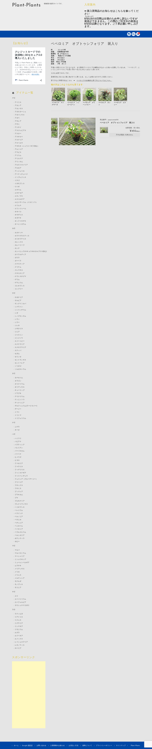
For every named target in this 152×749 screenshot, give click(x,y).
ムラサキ (18, 566)
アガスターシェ (20, 112)
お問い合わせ (41, 745)
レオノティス (19, 645)
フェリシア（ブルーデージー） (26, 479)
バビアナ (18, 441)
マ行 (13, 546)
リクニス (18, 620)
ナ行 (13, 422)
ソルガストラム (20, 369)
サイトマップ (121, 745)
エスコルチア (19, 199)
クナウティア (19, 264)
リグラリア (19, 623)
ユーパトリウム (20, 599)
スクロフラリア (20, 347)
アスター (18, 133)
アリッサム (19, 162)
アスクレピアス (20, 130)
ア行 (13, 98)
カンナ (17, 248)
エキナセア (19, 193)
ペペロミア (19, 529)
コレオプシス (19, 286)
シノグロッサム (20, 316)
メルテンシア (19, 578)
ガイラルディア (20, 254)
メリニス (18, 575)
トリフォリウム (20, 418)
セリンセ (18, 357)
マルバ (17, 550)
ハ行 (13, 434)
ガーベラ (18, 261)
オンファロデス (20, 221)
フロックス (19, 485)
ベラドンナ (19, 513)
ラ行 (13, 610)
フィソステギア (20, 473)
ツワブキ (18, 393)
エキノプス (19, 196)
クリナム (18, 267)
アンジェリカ (19, 171)
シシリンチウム (20, 310)
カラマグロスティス (22, 236)
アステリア (19, 140)
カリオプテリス (20, 239)
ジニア (17, 332)
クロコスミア (19, 273)
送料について (87, 745)
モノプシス (19, 584)
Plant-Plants (26, 5)
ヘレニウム (19, 510)
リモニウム (19, 629)
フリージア (19, 482)
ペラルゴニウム (20, 532)
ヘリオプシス (19, 507)
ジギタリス (19, 329)
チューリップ (19, 390)
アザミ (17, 124)
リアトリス (19, 617)
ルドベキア (19, 636)
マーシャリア (19, 556)
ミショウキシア (20, 559)
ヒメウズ (18, 457)
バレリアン (19, 448)
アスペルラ (19, 143)
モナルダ (18, 581)
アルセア (18, 168)
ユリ (16, 596)
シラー (17, 322)
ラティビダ (19, 614)
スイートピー (19, 341)
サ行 (13, 293)
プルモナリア (19, 501)
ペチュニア (19, 523)
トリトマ (18, 415)
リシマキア (19, 626)
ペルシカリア (19, 535)
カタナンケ (19, 233)
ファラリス (19, 466)
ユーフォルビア (20, 602)
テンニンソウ (19, 400)
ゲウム (17, 279)
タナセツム (19, 378)
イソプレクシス (20, 177)
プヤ (16, 498)
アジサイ (18, 127)
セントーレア (19, 363)
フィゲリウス (19, 470)
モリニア (18, 587)
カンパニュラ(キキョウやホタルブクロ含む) (31, 251)
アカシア (18, 105)
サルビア (18, 300)
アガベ (17, 118)
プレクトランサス (21, 504)
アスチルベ (19, 137)
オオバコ (18, 212)
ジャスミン (19, 335)
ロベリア (18, 648)
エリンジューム (20, 208)
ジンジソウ (19, 338)
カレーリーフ (19, 245)
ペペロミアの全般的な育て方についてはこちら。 (94, 80)
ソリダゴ (18, 366)
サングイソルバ (20, 304)
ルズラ (17, 633)
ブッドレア (19, 491)
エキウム (18, 190)
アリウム (18, 155)
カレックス (19, 242)
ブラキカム (19, 495)
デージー (18, 409)
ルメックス (19, 639)
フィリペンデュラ (21, 476)
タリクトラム (19, 384)
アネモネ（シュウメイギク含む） (27, 146)
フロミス (18, 488)
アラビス (18, 152)
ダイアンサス (19, 387)
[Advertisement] (28, 694)
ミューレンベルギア (22, 562)
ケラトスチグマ (20, 276)
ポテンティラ (19, 538)
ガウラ (17, 258)
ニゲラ (17, 427)
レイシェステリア (21, 642)
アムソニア (19, 149)
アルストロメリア (21, 165)
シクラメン (19, 307)
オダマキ (18, 218)
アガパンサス (19, 115)
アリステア (19, 158)
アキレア (18, 121)
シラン (17, 319)
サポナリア (19, 297)
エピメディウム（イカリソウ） (26, 202)
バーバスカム (19, 451)
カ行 (13, 228)
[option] (54, 121)
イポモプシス (19, 183)
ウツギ (17, 187)
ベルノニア (19, 516)
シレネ (17, 325)
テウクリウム (19, 396)
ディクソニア (19, 403)
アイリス (18, 102)
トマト (17, 412)
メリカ (17, 572)
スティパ (18, 350)
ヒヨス (17, 460)
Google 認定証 (27, 745)
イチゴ (17, 180)
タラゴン (18, 381)
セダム (17, 354)
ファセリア (19, 463)
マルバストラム (20, 553)
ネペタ (17, 430)
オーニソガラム (20, 224)
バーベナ (18, 454)
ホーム (16, 745)
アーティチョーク (21, 174)
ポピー (17, 541)
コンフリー (19, 289)
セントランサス (20, 360)
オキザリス (19, 215)
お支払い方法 (73, 745)
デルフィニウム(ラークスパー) (26, 406)
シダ (16, 313)
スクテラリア (19, 344)
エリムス (18, 205)
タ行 (13, 373)
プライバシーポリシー (104, 745)
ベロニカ (18, 520)
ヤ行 (13, 592)
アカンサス (19, 108)
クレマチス (19, 270)
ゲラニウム (19, 283)
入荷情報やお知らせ (57, 745)
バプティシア (19, 445)
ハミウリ (18, 438)
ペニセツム (19, 526)
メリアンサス (19, 569)
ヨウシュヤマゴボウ (22, 605)
